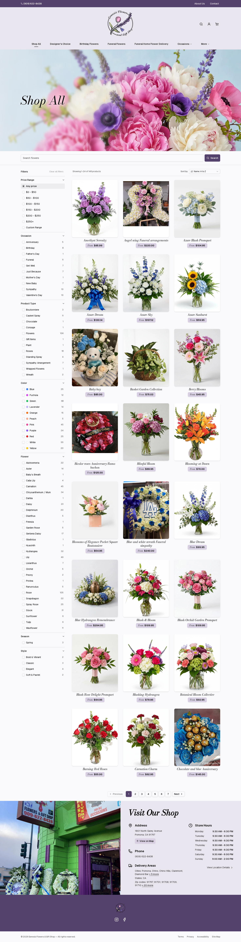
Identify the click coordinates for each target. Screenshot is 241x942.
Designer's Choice (60, 43)
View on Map (147, 841)
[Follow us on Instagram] (116, 919)
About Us (199, 3)
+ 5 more (154, 874)
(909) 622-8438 (32, 3)
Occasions (183, 43)
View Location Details (218, 867)
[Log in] (209, 24)
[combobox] (204, 171)
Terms (181, 936)
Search (214, 158)
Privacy (190, 936)
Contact (214, 3)
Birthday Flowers (89, 43)
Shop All (36, 43)
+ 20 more (147, 885)
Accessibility (203, 936)
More (204, 43)
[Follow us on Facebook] (124, 919)
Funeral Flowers (116, 43)
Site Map (216, 936)
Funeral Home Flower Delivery (151, 43)
